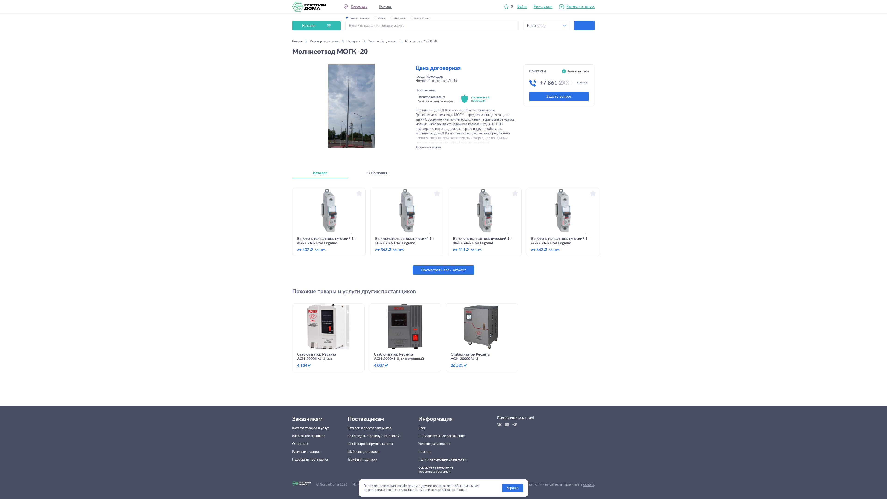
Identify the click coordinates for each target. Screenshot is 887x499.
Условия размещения (434, 444)
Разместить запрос (581, 6)
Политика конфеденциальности (442, 459)
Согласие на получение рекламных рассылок (435, 469)
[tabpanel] (443, 231)
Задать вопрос (559, 96)
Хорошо (513, 488)
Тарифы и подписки (362, 459)
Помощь (385, 6)
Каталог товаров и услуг (310, 428)
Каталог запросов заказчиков (369, 428)
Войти (522, 6)
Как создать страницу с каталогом (374, 436)
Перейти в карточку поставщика (435, 101)
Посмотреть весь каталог (443, 270)
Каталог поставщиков (308, 436)
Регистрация (543, 6)
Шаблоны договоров (363, 451)
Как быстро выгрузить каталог (371, 444)
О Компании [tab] (377, 173)
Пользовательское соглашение (441, 436)
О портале (300, 444)
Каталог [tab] (320, 173)
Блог (421, 428)
